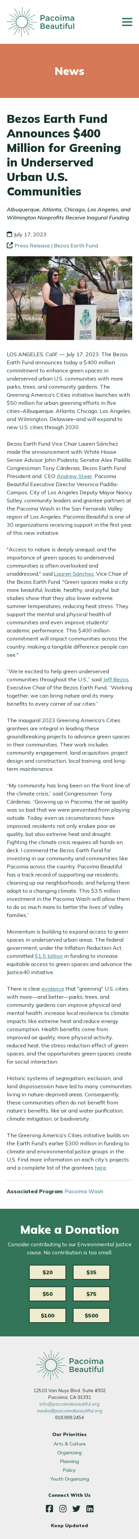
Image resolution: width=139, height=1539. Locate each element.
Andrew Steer (74, 476)
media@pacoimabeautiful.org (69, 1411)
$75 (91, 1293)
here (100, 1167)
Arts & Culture (70, 1443)
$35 (91, 1272)
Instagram (63, 1508)
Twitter (76, 1508)
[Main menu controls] (127, 22)
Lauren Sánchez (74, 573)
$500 (91, 1315)
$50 (48, 1293)
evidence (52, 988)
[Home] (40, 22)
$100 (47, 1315)
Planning (69, 1461)
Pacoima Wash (84, 1191)
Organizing (69, 1452)
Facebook (49, 1508)
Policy (69, 1470)
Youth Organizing (69, 1479)
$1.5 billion (49, 956)
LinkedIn (89, 1508)
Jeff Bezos (116, 679)
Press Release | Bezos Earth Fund (56, 245)
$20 (48, 1272)
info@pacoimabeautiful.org (69, 1404)
